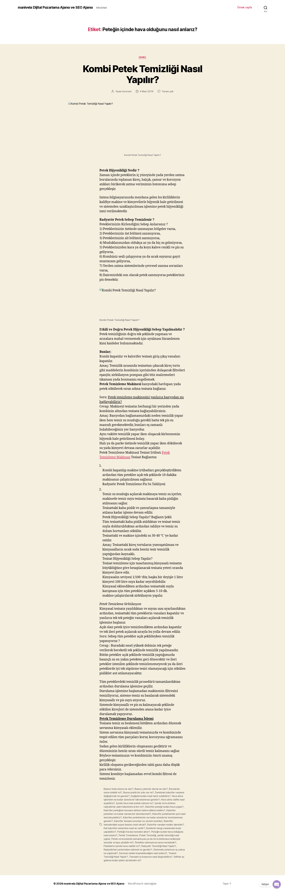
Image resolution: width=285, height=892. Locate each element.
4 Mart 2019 (146, 91)
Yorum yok (168, 91)
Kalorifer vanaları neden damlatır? (165, 824)
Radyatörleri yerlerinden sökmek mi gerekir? (128, 849)
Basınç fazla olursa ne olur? (118, 788)
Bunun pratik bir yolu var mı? (138, 792)
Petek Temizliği (147, 835)
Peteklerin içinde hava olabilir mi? (122, 846)
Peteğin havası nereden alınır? (133, 831)
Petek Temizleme (128, 835)
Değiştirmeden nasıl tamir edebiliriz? (150, 796)
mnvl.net (126, 91)
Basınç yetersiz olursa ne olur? (151, 788)
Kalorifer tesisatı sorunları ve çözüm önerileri (138, 821)
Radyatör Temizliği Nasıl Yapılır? (158, 846)
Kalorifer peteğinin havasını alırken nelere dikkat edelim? (134, 810)
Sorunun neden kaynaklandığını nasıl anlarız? (143, 853)
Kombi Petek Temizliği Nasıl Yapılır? (142, 74)
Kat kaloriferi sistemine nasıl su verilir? (124, 828)
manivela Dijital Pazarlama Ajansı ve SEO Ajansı (55, 7)
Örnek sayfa (244, 7)
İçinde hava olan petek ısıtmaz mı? (134, 803)
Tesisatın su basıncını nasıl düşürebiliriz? (150, 856)
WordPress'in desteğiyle (142, 883)
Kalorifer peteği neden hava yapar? (164, 806)
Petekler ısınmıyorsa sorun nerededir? (155, 842)
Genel (143, 57)
